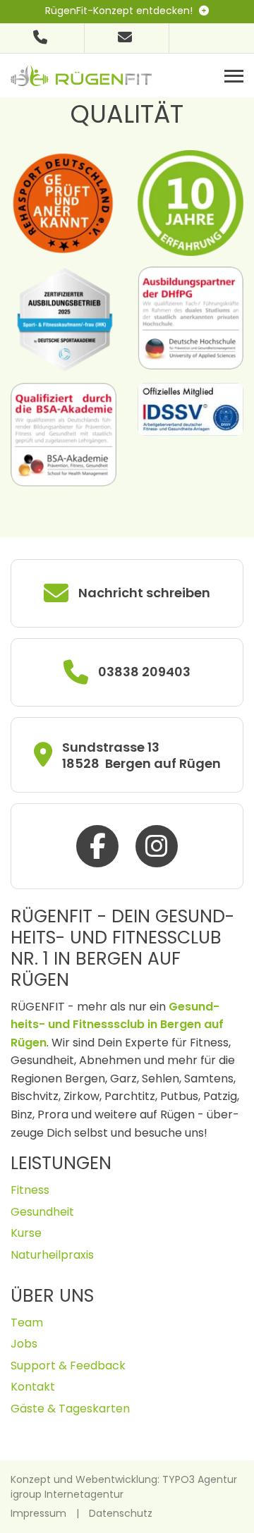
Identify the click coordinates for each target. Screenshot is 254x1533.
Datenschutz (120, 1513)
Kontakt (33, 1387)
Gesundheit (42, 1212)
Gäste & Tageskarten (70, 1408)
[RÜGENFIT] (81, 74)
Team (27, 1322)
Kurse (26, 1233)
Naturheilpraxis (52, 1255)
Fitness (30, 1190)
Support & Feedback (68, 1365)
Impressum (38, 1513)
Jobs (24, 1344)
